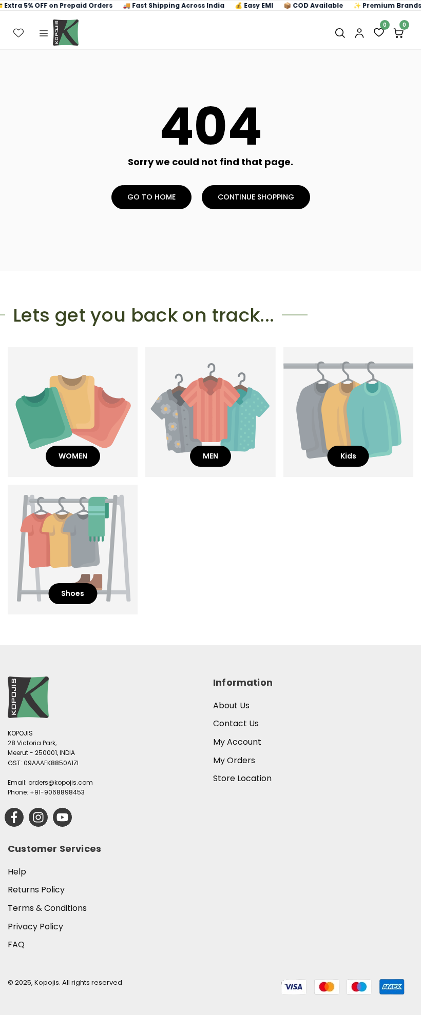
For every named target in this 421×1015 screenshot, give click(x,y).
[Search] (340, 33)
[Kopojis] (66, 32)
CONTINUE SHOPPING (256, 197)
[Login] (359, 33)
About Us (231, 705)
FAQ (16, 944)
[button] (43, 32)
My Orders (234, 760)
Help (17, 872)
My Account (237, 742)
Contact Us (236, 723)
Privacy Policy (35, 926)
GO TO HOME (151, 197)
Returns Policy (36, 889)
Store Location (242, 778)
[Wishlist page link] (18, 33)
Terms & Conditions (47, 908)
